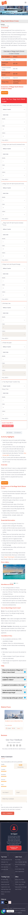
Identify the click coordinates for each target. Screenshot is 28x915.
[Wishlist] (21, 712)
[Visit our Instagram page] (9, 902)
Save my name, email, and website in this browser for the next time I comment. (11, 808)
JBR (8, 455)
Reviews (10, 432)
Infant (3, 133)
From (6, 725)
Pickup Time (5, 389)
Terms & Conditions (16, 912)
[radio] (7, 745)
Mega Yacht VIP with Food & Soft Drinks (13, 183)
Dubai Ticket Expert (9, 557)
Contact (8, 912)
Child (3, 126)
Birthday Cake (6, 303)
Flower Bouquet (7, 342)
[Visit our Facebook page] (2, 902)
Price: (3, 140)
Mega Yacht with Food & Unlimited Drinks (14, 144)
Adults (3, 119)
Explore (18, 728)
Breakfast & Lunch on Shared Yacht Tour (14, 721)
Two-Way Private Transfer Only (11, 382)
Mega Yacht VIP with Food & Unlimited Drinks (13, 224)
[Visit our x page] (6, 902)
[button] (10, 583)
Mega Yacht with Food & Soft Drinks (12, 105)
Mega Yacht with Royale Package (11, 264)
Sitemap (23, 910)
